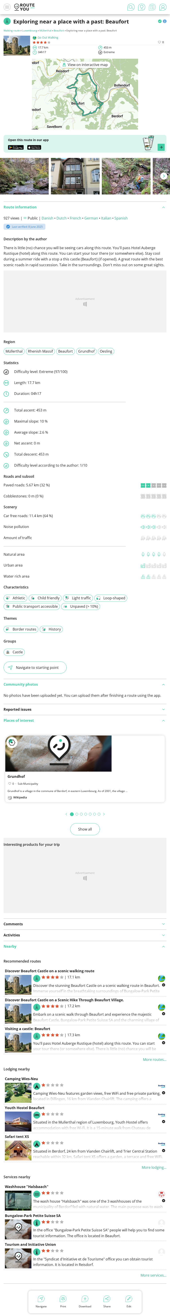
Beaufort (59, 30)
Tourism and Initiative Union (30, 1244)
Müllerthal (45, 30)
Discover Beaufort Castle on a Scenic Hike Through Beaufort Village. (64, 1000)
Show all (85, 829)
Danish (47, 218)
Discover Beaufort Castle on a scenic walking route (49, 971)
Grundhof (86, 351)
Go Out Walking (48, 37)
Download (85, 1306)
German (91, 218)
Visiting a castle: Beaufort (27, 1028)
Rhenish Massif (40, 351)
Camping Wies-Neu (21, 1078)
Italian (106, 218)
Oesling (106, 351)
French (75, 218)
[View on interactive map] (85, 126)
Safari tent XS (17, 1136)
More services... (153, 1275)
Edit (129, 1306)
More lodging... (154, 1167)
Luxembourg (29, 30)
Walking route (12, 30)
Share (107, 1306)
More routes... (154, 1059)
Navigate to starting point (37, 667)
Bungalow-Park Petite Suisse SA (33, 1215)
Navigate (41, 1306)
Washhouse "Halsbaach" (26, 1186)
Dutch (61, 218)
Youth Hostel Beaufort (24, 1107)
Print (63, 1306)
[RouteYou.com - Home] (24, 7)
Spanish (121, 218)
